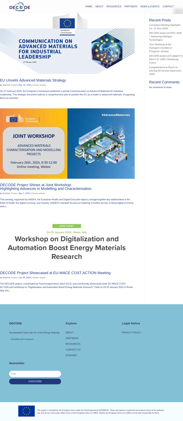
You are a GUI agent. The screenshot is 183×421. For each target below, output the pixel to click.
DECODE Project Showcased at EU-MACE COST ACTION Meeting (55, 273)
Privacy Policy (131, 332)
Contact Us (73, 349)
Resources (114, 7)
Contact (168, 7)
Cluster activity (39, 85)
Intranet (71, 355)
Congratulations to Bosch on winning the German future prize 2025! (165, 70)
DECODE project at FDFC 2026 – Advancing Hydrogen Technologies (165, 36)
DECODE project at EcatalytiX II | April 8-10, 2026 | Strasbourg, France (166, 59)
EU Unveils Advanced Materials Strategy (33, 80)
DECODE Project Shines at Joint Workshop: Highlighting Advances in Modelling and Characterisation (45, 187)
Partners (131, 7)
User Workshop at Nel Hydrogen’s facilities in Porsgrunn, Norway (160, 48)
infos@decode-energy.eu (22, 339)
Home (88, 7)
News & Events (150, 7)
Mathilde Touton (10, 85)
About (99, 7)
